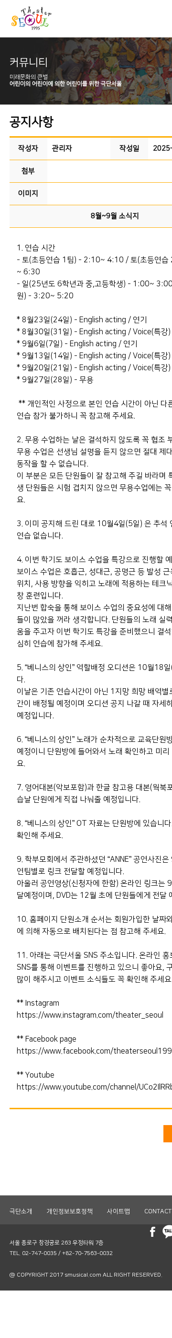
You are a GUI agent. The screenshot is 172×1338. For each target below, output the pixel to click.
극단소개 (21, 1211)
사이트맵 (118, 1211)
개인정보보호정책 (70, 1211)
